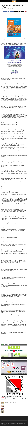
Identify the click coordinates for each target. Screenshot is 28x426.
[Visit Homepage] (14, 1)
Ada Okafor (2, 397)
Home (1, 3)
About (1, 422)
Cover (3, 3)
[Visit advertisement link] (14, 27)
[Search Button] (26, 1)
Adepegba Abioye (5, 8)
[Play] (1, 357)
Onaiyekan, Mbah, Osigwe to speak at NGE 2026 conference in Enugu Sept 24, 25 (11, 396)
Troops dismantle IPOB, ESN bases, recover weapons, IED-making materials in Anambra (14, 410)
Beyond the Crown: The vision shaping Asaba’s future (10, 402)
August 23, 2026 (6, 397)
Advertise (4, 422)
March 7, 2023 (9, 8)
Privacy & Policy (8, 422)
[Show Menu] (1, 1)
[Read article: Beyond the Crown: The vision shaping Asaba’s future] (2, 403)
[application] (14, 351)
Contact (12, 422)
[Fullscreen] (26, 357)
